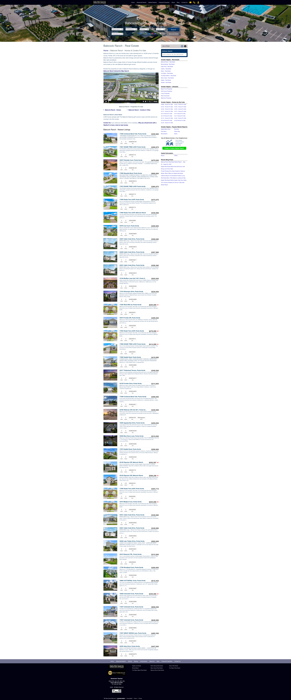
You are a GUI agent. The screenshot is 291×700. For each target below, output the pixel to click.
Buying (162, 155)
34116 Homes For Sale (166, 116)
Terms (135, 698)
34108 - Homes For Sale (167, 109)
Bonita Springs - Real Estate (168, 64)
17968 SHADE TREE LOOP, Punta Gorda (132, 344)
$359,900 (155, 134)
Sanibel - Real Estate (166, 82)
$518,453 (155, 581)
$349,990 (155, 515)
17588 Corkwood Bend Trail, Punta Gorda (133, 396)
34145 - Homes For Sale (167, 122)
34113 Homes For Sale (166, 113)
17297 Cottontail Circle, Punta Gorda (131, 607)
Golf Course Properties (166, 91)
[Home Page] (116, 666)
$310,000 (155, 436)
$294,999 (154, 305)
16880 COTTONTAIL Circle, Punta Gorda (132, 580)
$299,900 (155, 449)
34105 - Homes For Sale (180, 106)
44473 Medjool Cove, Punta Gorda (130, 502)
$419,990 (155, 357)
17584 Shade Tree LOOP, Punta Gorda (132, 331)
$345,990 (154, 594)
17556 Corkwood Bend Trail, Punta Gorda (133, 134)
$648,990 (155, 620)
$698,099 (155, 607)
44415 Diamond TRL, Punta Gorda (130, 554)
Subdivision (129, 27)
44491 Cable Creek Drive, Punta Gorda (132, 265)
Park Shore (163, 131)
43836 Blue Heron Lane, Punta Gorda (131, 436)
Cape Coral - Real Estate (167, 66)
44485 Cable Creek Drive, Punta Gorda (132, 252)
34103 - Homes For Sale (167, 106)
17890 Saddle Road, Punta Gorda (130, 357)
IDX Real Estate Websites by (110, 698)
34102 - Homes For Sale (180, 104)
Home (105, 50)
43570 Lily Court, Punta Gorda (129, 226)
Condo (151, 33)
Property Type (143, 32)
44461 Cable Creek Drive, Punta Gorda (132, 528)
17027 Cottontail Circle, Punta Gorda (131, 620)
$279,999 (154, 331)
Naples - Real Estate (166, 80)
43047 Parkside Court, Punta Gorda (131, 160)
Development (115, 32)
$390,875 (155, 147)
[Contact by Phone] (194, 2)
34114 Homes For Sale (179, 113)
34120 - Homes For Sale (180, 118)
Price (141, 27)
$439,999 (155, 213)
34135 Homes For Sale (179, 120)
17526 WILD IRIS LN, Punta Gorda (130, 304)
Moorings (176, 129)
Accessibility (129, 698)
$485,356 (155, 633)
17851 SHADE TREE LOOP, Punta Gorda (132, 147)
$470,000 (155, 160)
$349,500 (155, 370)
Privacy (140, 698)
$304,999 (154, 502)
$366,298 (154, 475)
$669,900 (155, 173)
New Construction (165, 95)
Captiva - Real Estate (166, 68)
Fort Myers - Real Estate (167, 73)
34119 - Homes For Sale (167, 118)
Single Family (144, 33)
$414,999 (154, 344)
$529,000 (155, 292)
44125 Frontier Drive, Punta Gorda (131, 383)
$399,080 (155, 239)
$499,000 (155, 318)
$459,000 (155, 423)
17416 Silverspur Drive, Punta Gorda (131, 291)
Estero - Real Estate (166, 71)
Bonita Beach (164, 133)
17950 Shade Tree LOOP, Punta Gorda (132, 199)
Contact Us (107, 123)
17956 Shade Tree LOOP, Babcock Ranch (133, 212)
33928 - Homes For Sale (167, 104)
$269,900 (155, 567)
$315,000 (155, 554)
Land (157, 33)
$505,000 (155, 278)
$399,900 (155, 226)
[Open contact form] (190, 2)
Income (163, 33)
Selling (175, 155)
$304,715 (155, 489)
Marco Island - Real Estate (167, 78)
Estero (175, 133)
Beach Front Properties (166, 89)
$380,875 (155, 186)
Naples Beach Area (165, 129)
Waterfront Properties (166, 98)
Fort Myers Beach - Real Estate (168, 75)
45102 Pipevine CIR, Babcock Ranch (131, 475)
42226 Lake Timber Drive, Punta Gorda (132, 541)
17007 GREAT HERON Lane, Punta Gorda (133, 633)
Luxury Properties (165, 93)
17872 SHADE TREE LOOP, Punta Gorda (132, 186)
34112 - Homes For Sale (180, 111)
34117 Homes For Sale (179, 116)
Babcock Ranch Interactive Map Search (116, 71)
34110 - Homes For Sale (167, 111)
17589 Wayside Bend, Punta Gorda (131, 173)
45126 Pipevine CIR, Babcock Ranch (131, 462)
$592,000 (155, 541)
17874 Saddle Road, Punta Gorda (130, 449)
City (113, 27)
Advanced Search (173, 34)
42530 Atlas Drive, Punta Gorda (130, 646)
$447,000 (155, 646)
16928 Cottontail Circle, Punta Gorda (131, 594)
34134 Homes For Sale (166, 120)
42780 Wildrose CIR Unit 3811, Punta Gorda (133, 410)
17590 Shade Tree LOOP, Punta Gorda (132, 488)
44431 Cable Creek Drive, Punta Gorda (132, 515)
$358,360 (155, 265)
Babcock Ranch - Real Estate (168, 62)
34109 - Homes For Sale (180, 109)
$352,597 (154, 462)
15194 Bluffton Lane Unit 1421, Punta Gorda (133, 278)
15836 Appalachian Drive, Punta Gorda (132, 423)
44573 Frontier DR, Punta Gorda (130, 318)
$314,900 (155, 384)
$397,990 (155, 252)
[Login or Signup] (198, 2)
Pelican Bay (177, 131)
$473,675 (155, 200)
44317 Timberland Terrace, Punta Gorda (132, 370)
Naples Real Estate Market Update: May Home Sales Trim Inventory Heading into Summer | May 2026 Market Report (173, 182)
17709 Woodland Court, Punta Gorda (131, 567)
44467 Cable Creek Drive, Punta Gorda (132, 239)
